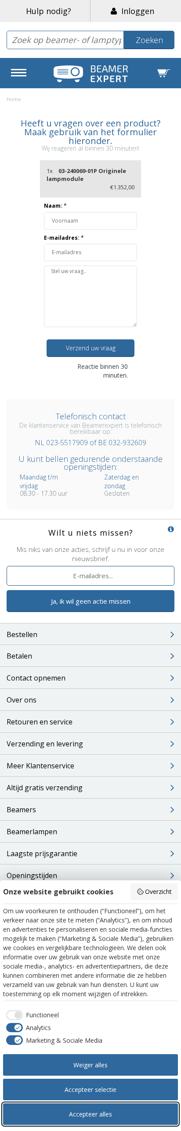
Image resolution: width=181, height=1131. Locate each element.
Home (14, 99)
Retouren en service (39, 722)
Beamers (21, 809)
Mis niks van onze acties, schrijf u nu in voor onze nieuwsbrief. (90, 554)
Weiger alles (90, 1065)
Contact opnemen (36, 678)
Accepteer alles (90, 1114)
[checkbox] (31, 1015)
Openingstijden (32, 875)
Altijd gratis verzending (45, 787)
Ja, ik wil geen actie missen (90, 601)
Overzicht (158, 891)
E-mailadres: (64, 237)
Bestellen (22, 634)
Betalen (19, 656)
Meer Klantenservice (40, 766)
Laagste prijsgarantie (42, 853)
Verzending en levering (45, 744)
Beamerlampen (32, 831)
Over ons (21, 700)
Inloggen (135, 11)
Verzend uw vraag (91, 348)
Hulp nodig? (48, 11)
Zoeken (149, 40)
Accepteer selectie (90, 1089)
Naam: (55, 205)
